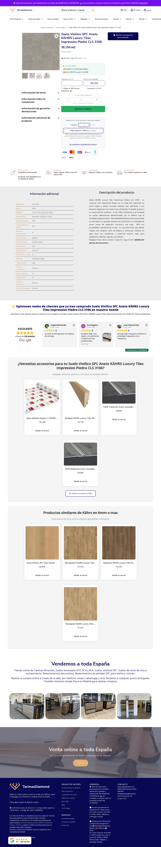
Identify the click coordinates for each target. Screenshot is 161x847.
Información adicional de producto (36, 119)
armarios (18, 825)
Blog (63, 805)
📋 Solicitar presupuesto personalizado (123, 36)
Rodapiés (83, 19)
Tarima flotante (15, 19)
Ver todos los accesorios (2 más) (80, 493)
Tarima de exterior (102, 19)
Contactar (80, 763)
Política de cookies (68, 798)
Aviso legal (65, 801)
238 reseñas (29, 336)
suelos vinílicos (38, 823)
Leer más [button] (48, 344)
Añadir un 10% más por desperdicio (70, 89)
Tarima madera (53, 19)
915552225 (124, 796)
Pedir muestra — (83, 131)
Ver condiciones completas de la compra (83, 144)
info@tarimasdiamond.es (126, 794)
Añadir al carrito (83, 109)
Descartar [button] (144, 3)
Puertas (116, 19)
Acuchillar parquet (68, 818)
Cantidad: (74, 125)
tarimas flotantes (27, 823)
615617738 (121, 798)
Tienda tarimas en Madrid (71, 788)
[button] (149, 334)
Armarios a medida (68, 822)
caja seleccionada (83, 95)
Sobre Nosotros (67, 791)
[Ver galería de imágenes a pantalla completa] (56, 36)
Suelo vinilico (68, 19)
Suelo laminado (34, 19)
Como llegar (66, 808)
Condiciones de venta (69, 795)
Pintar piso (65, 825)
